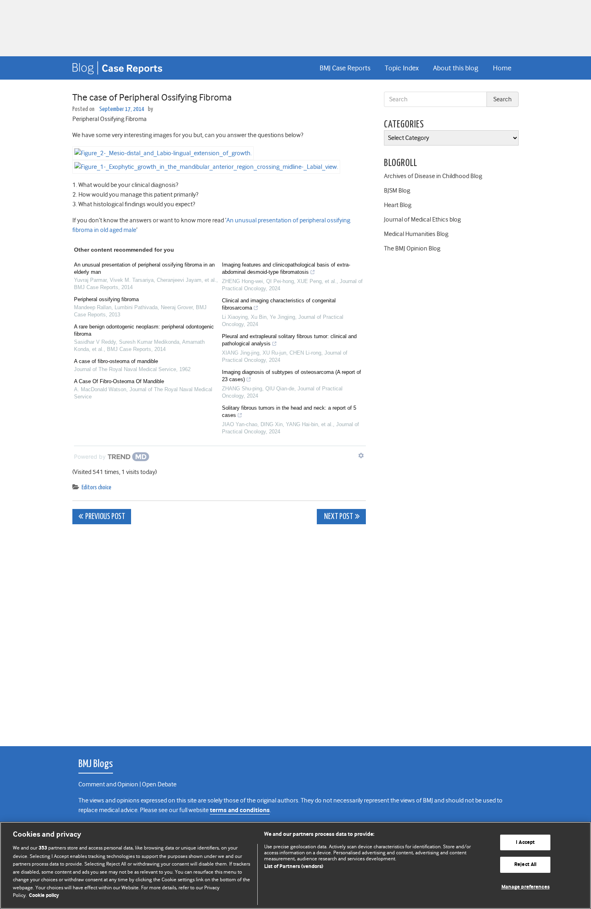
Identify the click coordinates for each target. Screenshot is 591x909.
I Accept (525, 842)
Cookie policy (44, 896)
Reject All (525, 865)
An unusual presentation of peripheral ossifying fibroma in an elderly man (144, 268)
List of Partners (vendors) (293, 867)
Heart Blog (397, 205)
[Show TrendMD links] (361, 455)
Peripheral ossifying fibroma (106, 299)
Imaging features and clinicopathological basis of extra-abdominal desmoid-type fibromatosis (286, 268)
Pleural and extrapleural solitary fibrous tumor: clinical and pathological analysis (289, 340)
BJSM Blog (397, 190)
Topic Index (402, 68)
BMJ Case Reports (345, 68)
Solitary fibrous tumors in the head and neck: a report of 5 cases (289, 411)
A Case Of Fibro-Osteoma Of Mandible (119, 381)
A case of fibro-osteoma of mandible (116, 361)
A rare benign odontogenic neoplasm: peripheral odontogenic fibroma (144, 330)
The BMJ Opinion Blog (412, 248)
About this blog (455, 68)
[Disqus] (219, 630)
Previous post (105, 517)
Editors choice (96, 487)
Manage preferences (525, 887)
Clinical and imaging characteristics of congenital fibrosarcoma (279, 304)
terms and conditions (240, 810)
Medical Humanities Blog (416, 234)
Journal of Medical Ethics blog (422, 219)
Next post (338, 517)
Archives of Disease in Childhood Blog (433, 176)
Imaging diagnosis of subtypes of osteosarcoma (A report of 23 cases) (291, 375)
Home (502, 68)
